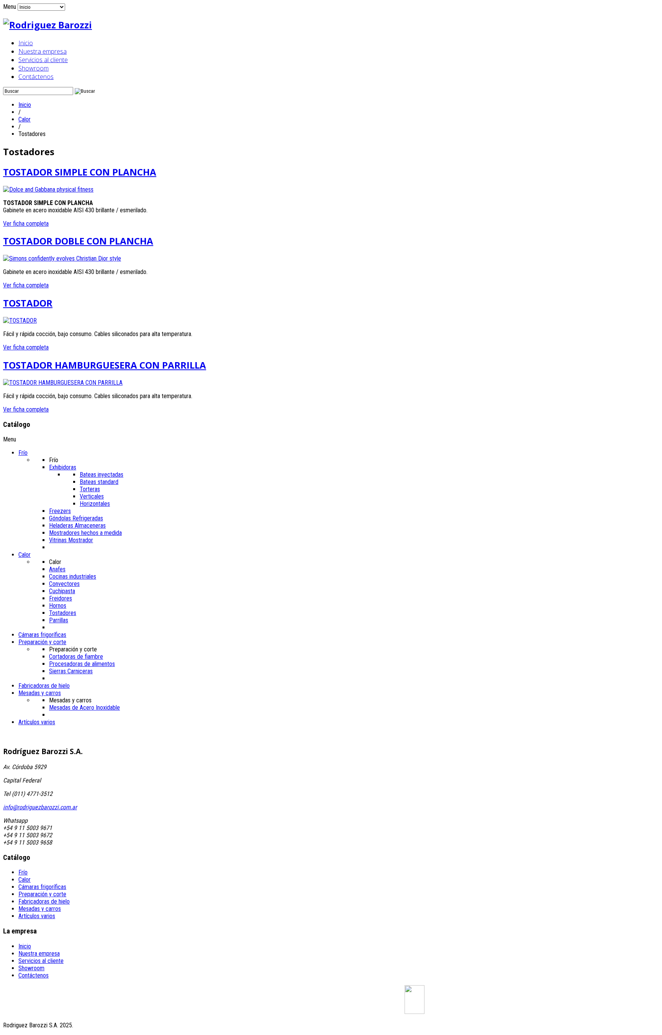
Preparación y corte (42, 894)
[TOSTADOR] (20, 320)
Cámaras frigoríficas (42, 887)
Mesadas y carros (39, 908)
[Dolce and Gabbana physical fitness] (48, 189)
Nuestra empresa (42, 51)
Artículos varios (36, 916)
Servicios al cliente (43, 60)
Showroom (33, 68)
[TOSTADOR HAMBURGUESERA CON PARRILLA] (63, 382)
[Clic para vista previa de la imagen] (414, 1011)
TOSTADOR (27, 303)
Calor (24, 119)
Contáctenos (36, 76)
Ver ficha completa (26, 223)
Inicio (25, 43)
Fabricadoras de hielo (44, 901)
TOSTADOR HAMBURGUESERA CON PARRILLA (104, 365)
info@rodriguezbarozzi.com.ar (40, 807)
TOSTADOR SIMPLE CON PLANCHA (79, 172)
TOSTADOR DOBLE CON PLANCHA (78, 241)
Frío (23, 872)
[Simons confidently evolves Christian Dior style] (62, 258)
